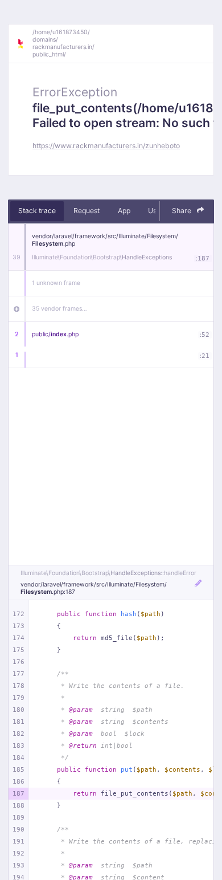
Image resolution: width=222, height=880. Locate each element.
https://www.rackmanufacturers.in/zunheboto (106, 145)
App (124, 210)
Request (86, 210)
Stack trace (37, 210)
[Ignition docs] (24, 44)
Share (182, 210)
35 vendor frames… (59, 308)
